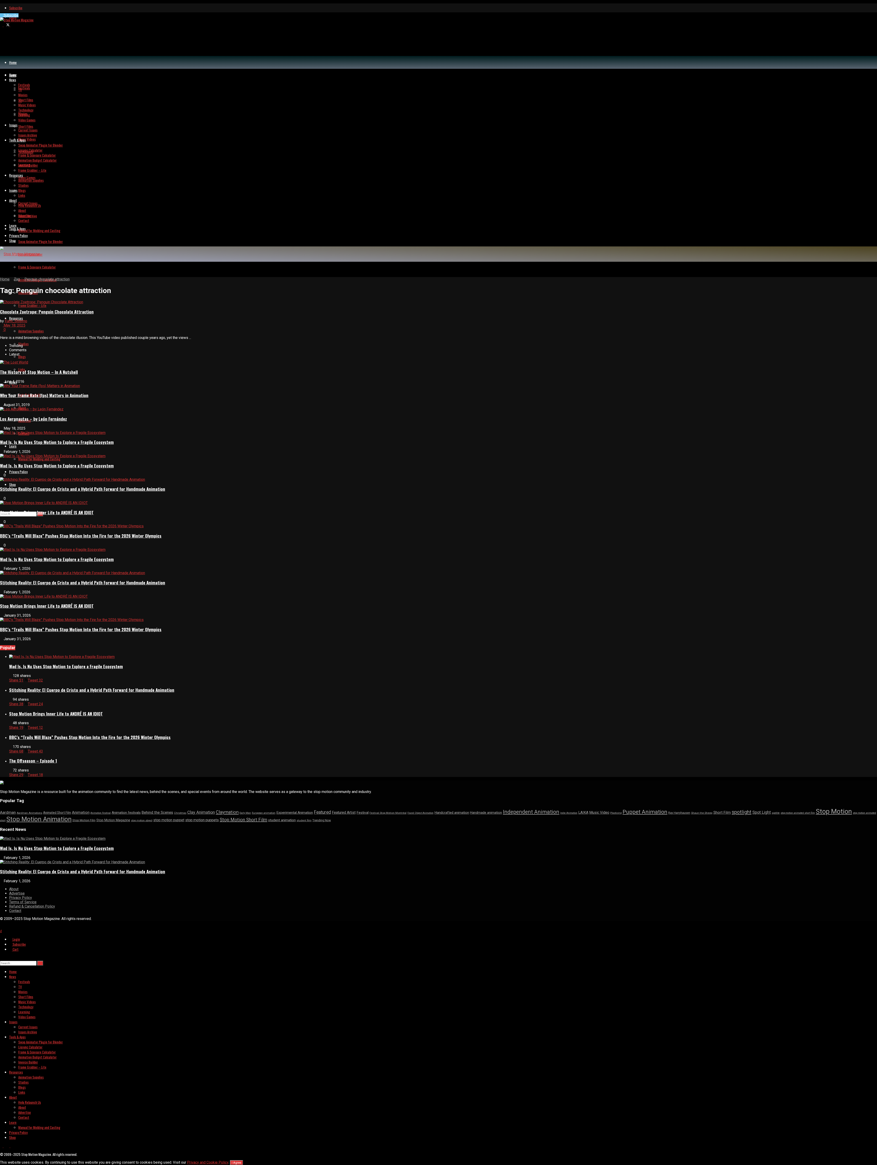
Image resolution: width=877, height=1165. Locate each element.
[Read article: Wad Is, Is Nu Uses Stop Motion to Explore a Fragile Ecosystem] (443, 657)
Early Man (245, 812)
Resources (16, 318)
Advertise (24, 215)
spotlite (776, 812)
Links (21, 195)
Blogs (22, 356)
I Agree (236, 1162)
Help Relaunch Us (29, 205)
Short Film (722, 812)
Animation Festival (100, 812)
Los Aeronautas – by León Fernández (33, 419)
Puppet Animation (645, 812)
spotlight (741, 812)
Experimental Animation (294, 813)
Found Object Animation (420, 812)
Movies (22, 94)
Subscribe (15, 7)
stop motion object (141, 820)
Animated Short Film (57, 812)
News (12, 79)
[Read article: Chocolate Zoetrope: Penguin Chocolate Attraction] (438, 302)
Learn (12, 446)
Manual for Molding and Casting (39, 458)
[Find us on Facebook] (1, 24)
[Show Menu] (1, 269)
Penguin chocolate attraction (47, 279)
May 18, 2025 (14, 325)
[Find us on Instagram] (11, 24)
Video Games (26, 177)
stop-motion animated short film (798, 812)
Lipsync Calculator (30, 150)
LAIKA (583, 812)
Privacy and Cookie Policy (207, 1162)
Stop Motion (834, 811)
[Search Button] (1, 957)
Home (13, 62)
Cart (15, 949)
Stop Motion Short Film (243, 819)
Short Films (25, 126)
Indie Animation (568, 812)
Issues (13, 190)
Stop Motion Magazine (113, 820)
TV (20, 89)
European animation (263, 812)
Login (16, 939)
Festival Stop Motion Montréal (388, 812)
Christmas (180, 812)
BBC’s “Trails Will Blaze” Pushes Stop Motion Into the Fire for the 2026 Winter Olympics (80, 536)
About (13, 200)
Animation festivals (126, 813)
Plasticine (616, 812)
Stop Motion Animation (38, 819)
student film (304, 820)
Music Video (599, 812)
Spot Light (761, 812)
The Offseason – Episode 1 (33, 761)
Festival (363, 813)
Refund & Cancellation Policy (32, 906)
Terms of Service (23, 902)
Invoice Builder (28, 165)
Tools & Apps (17, 228)
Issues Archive (27, 134)
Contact (23, 220)
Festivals (24, 87)
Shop (12, 484)
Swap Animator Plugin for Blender (40, 241)
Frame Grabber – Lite (32, 305)
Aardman (8, 812)
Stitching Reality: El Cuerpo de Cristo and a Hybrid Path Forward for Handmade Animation (82, 489)
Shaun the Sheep (701, 812)
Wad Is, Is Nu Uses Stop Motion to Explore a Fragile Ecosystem (57, 442)
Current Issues (27, 129)
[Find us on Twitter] (6, 24)
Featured (322, 812)
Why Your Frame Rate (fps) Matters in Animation (44, 395)
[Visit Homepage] (17, 19)
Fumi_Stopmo (16, 321)
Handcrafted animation (451, 813)
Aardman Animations (29, 812)
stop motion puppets (202, 820)
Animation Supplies (31, 330)
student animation (282, 820)
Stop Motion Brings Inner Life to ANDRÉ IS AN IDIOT (47, 512)
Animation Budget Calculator (37, 160)
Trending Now (321, 820)
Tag (17, 279)
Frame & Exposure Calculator (37, 266)
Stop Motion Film (83, 820)
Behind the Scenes (157, 812)
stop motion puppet (168, 820)
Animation (81, 812)
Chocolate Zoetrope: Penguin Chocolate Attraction (47, 312)
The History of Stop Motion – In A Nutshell (39, 372)
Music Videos (27, 139)
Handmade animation (486, 813)
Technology (25, 109)
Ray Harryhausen (679, 812)
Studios (23, 343)
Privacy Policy (18, 471)
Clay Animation (201, 812)
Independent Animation (531, 812)
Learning (24, 114)
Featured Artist (344, 812)
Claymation (227, 812)
